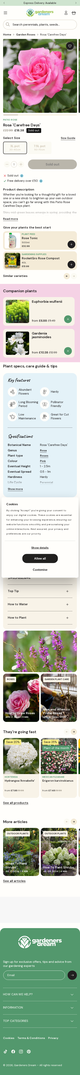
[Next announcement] (76, 3)
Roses (44, 455)
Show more (15, 489)
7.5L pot (42, 149)
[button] (5, 13)
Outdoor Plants (17, 833)
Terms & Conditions (31, 1038)
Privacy (53, 1038)
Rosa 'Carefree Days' (53, 34)
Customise (40, 569)
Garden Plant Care (57, 679)
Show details (40, 547)
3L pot (18, 149)
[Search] (7, 24)
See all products (15, 803)
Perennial (46, 482)
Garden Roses (25, 34)
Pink (43, 461)
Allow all (40, 558)
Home (7, 34)
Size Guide (68, 138)
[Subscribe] (72, 975)
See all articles (14, 881)
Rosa (43, 450)
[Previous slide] (67, 276)
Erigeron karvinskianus (57, 780)
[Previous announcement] (4, 3)
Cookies (8, 1038)
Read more (10, 218)
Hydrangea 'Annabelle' (20, 780)
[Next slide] (74, 276)
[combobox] (40, 24)
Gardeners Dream (25, 1065)
